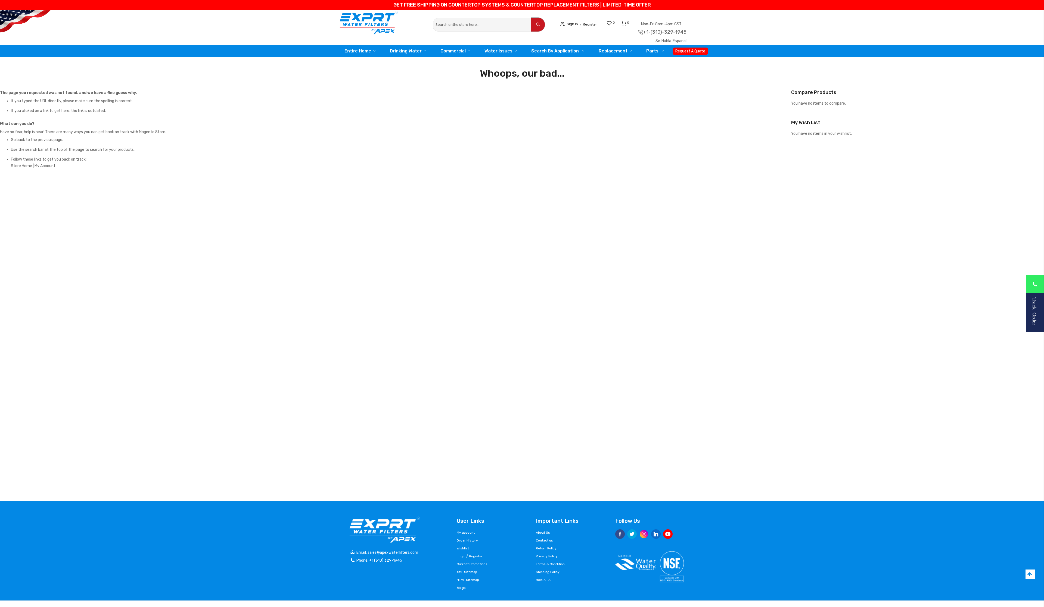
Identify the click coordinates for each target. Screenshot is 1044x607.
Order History (467, 540)
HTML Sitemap (468, 580)
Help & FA (543, 580)
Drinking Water (405, 51)
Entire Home (356, 51)
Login (461, 556)
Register (594, 24)
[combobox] (482, 25)
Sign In (574, 23)
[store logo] (372, 24)
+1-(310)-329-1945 (670, 32)
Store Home (21, 166)
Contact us (544, 540)
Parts (653, 51)
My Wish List (620, 22)
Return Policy (546, 548)
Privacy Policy (547, 556)
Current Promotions (472, 564)
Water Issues (499, 51)
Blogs (461, 588)
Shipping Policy (548, 572)
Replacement (612, 51)
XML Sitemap (467, 572)
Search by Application (555, 51)
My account (466, 532)
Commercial (453, 51)
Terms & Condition (550, 564)
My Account (45, 166)
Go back (18, 139)
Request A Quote (692, 51)
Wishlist (463, 548)
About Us (543, 532)
